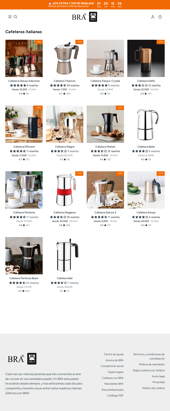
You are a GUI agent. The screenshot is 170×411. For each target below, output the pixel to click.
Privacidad (159, 382)
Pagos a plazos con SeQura (149, 370)
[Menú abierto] (10, 17)
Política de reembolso (152, 364)
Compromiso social (112, 366)
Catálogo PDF (115, 395)
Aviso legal (158, 376)
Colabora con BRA (113, 378)
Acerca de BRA (115, 360)
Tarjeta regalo (116, 372)
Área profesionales (113, 389)
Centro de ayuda (114, 354)
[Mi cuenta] (152, 17)
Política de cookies (153, 388)
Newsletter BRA (114, 383)
